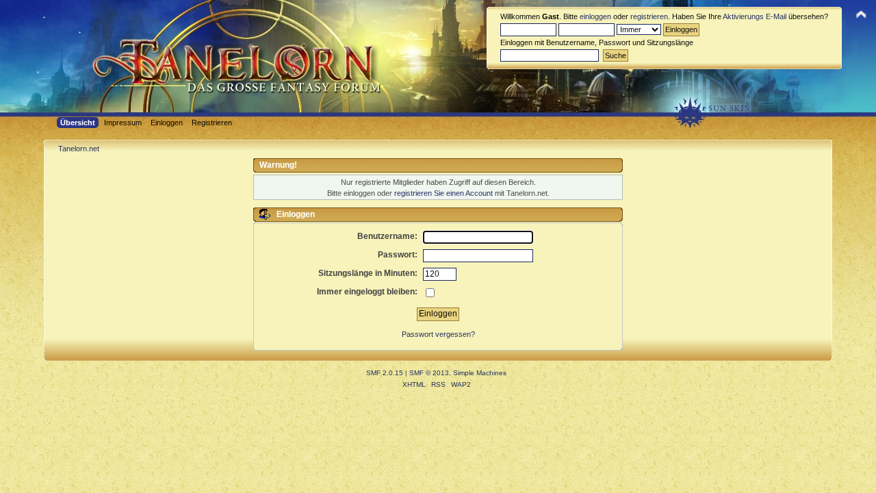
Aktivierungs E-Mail (754, 16)
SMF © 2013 (429, 373)
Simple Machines (479, 373)
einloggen (595, 16)
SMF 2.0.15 (384, 373)
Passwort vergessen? (438, 334)
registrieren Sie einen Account (443, 193)
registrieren (649, 16)
